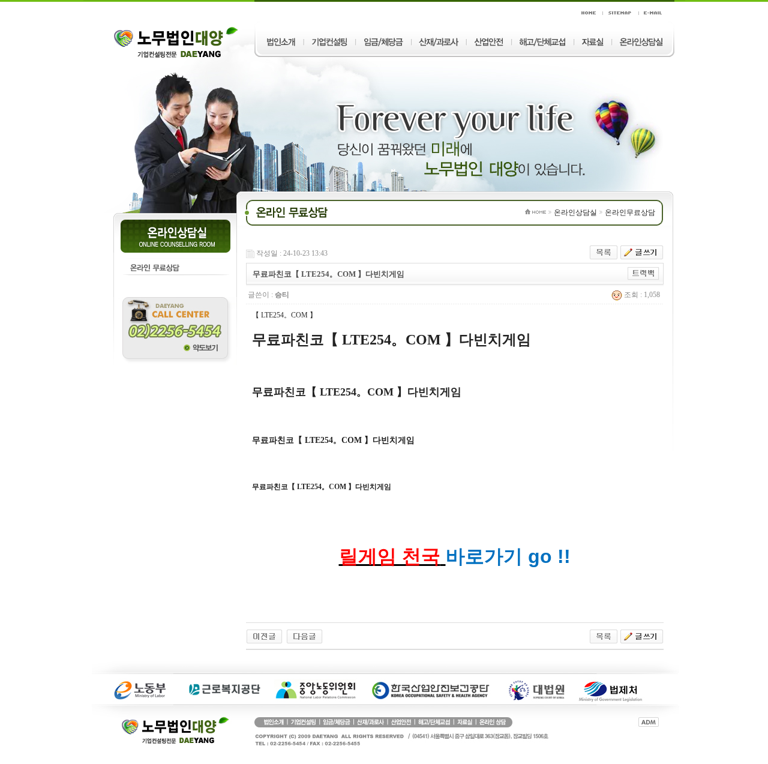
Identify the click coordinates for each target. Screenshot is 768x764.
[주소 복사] (643, 273)
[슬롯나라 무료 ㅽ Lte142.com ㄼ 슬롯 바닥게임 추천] (264, 635)
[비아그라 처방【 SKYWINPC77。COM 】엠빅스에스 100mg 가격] (304, 635)
